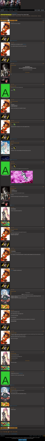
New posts (1, 11)
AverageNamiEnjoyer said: (14, 122)
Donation (6, 10)
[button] (8, 10)
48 (5, 20)
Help (42, 435)
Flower (5, 220)
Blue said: (12, 163)
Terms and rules (35, 435)
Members (15, 10)
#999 (43, 387)
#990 (43, 207)
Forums (2, 10)
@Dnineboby (21, 373)
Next (16, 20)
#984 (43, 84)
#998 (43, 371)
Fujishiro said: (13, 65)
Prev (1, 20)
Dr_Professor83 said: (14, 101)
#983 (43, 63)
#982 (43, 42)
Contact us (30, 435)
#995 (43, 310)
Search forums (6, 11)
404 (13, 20)
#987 (43, 141)
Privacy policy (39, 435)
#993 (43, 268)
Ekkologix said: (13, 188)
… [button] (4, 20)
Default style (3, 435)
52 (11, 20)
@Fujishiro (24, 44)
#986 (43, 120)
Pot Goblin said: (13, 332)
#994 (43, 289)
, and (17, 184)
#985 (43, 99)
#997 (43, 351)
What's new (11, 10)
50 (8, 20)
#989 (43, 186)
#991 (43, 227)
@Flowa (12, 270)
